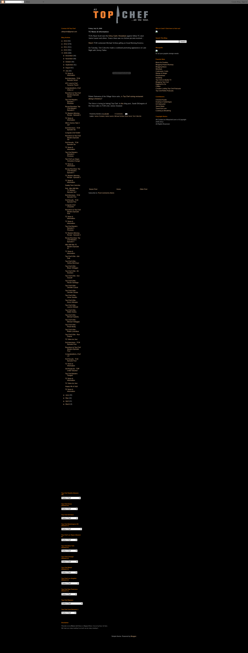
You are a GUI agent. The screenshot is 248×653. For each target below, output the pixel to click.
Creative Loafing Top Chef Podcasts (168, 88)
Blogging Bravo (161, 67)
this (122, 104)
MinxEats (159, 69)
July (67, 71)
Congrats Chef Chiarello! (70, 206)
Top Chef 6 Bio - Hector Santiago (72, 281)
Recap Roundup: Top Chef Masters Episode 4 (72, 240)
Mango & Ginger (161, 73)
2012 (66, 44)
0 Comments (119, 114)
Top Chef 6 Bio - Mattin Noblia (70, 311)
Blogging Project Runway (164, 65)
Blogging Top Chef (162, 82)
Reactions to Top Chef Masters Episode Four (73, 349)
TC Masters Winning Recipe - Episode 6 (73, 114)
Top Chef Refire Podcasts (164, 91)
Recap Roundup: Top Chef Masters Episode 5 (72, 171)
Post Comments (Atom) (106, 193)
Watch (90, 43)
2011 (66, 47)
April (67, 401)
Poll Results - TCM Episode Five (71, 201)
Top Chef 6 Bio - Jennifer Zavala (71, 291)
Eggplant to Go (161, 84)
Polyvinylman (160, 75)
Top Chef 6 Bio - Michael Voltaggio (72, 321)
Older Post (143, 189)
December (69, 56)
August (68, 68)
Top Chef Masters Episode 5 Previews (71, 228)
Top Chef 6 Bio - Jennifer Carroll (71, 286)
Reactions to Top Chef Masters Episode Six (73, 137)
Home (119, 189)
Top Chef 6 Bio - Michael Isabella (72, 316)
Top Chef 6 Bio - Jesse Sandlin (71, 296)
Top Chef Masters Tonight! (71, 374)
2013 (66, 41)
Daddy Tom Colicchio (72, 185)
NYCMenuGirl (160, 104)
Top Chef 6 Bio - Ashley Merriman (72, 262)
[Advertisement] (71, 449)
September (69, 65)
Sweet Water (160, 106)
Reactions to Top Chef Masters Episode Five (73, 211)
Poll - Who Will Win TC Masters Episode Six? (72, 190)
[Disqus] (118, 153)
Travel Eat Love (161, 108)
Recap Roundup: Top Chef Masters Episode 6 (72, 108)
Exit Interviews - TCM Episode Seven (72, 79)
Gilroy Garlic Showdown (117, 36)
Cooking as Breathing (163, 111)
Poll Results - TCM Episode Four (71, 360)
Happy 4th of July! (71, 386)
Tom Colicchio (137, 116)
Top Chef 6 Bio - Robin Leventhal (72, 330)
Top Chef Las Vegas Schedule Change (72, 160)
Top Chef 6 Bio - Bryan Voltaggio (71, 267)
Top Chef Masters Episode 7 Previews (71, 101)
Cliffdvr (158, 86)
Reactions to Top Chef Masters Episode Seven (73, 95)
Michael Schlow (119, 116)
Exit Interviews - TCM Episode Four (72, 343)
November (69, 59)
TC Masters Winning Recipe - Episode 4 (73, 234)
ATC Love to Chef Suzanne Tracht (71, 84)
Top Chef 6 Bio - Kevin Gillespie (71, 301)
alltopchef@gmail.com (69, 32)
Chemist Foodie (161, 100)
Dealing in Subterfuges (164, 102)
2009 (66, 53)
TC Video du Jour (71, 339)
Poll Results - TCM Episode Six (71, 143)
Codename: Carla (162, 71)
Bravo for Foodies (162, 62)
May (67, 398)
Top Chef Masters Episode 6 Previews (71, 154)
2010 (66, 50)
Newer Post (93, 189)
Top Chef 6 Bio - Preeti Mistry (70, 325)
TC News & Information (70, 74)
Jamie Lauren (109, 116)
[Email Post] (126, 114)
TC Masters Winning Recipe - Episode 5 (73, 176)
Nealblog (159, 78)
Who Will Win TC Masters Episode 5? (72, 246)
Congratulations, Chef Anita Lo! (73, 89)
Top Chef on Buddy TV (163, 80)
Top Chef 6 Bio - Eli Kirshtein (72, 272)
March (67, 404)
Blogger (133, 636)
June (67, 395)
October (68, 62)
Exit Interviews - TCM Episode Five (72, 196)
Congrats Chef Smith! (72, 133)
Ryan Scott (128, 116)
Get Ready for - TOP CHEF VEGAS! (72, 369)
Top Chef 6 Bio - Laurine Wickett (71, 306)
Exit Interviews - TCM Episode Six (72, 129)
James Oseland (99, 116)
